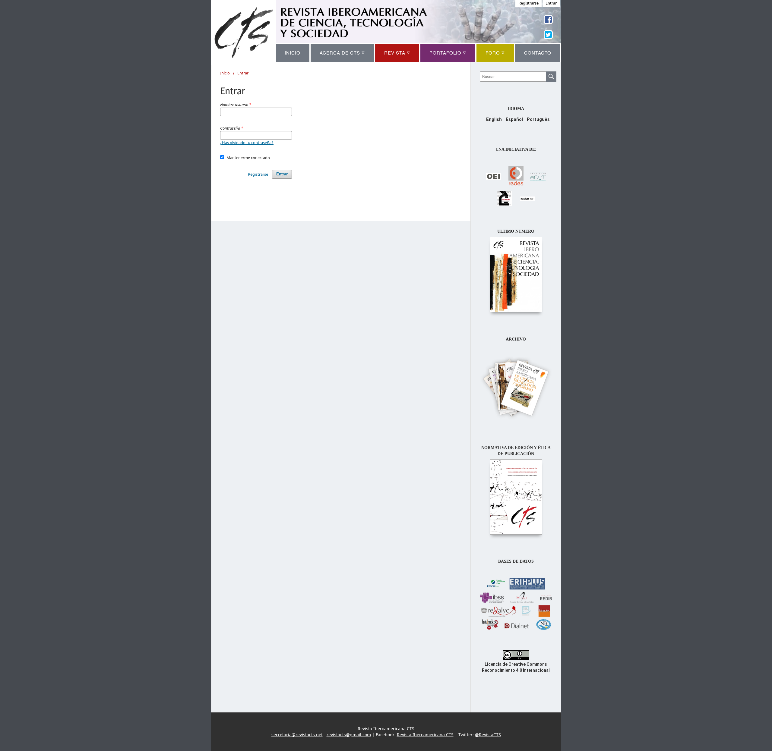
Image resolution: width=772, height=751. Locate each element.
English (494, 119)
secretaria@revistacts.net (297, 734)
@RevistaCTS (488, 734)
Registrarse (258, 174)
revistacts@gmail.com (349, 734)
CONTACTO (537, 52)
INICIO (292, 52)
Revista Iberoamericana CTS (425, 734)
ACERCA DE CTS (342, 52)
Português (538, 119)
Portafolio (447, 52)
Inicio (225, 73)
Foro (495, 52)
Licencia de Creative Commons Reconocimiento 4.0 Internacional (516, 667)
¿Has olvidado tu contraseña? (247, 142)
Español (514, 119)
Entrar (282, 174)
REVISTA (397, 52)
